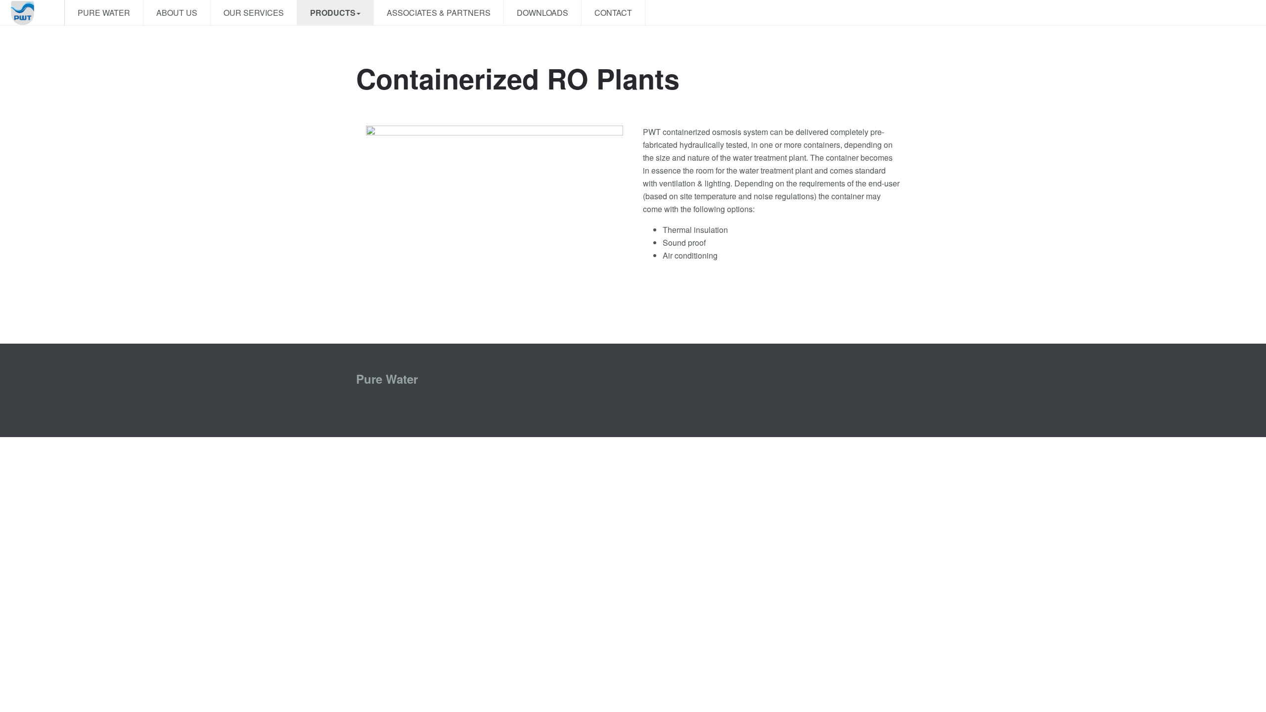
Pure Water (104, 12)
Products (333, 12)
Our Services (254, 12)
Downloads (542, 12)
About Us (176, 12)
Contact (613, 12)
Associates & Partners (439, 12)
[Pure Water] (32, 13)
